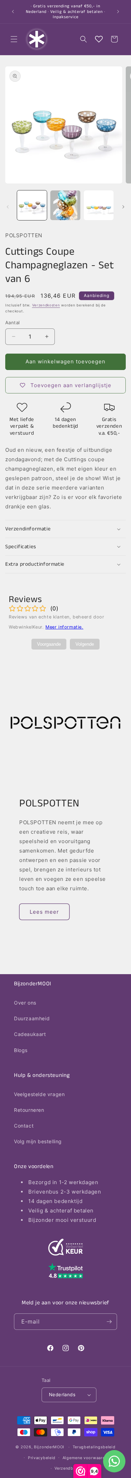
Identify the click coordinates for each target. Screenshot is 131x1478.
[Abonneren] (109, 1321)
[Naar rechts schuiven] (123, 207)
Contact (24, 1126)
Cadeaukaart (30, 1034)
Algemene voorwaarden (86, 1457)
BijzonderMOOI (49, 1446)
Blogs (21, 1050)
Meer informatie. (64, 627)
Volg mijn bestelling (38, 1141)
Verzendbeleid (68, 1468)
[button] (14, 39)
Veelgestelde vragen (39, 1094)
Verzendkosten (46, 305)
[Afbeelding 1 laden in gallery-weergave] (32, 205)
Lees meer (44, 911)
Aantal (12, 322)
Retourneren (29, 1110)
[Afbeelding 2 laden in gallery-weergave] (65, 205)
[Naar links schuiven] (7, 207)
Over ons (25, 1003)
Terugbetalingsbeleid (94, 1446)
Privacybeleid (42, 1457)
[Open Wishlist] (99, 39)
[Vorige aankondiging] (13, 11)
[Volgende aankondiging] (118, 11)
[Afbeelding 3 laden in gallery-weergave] (99, 205)
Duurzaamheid (32, 1018)
